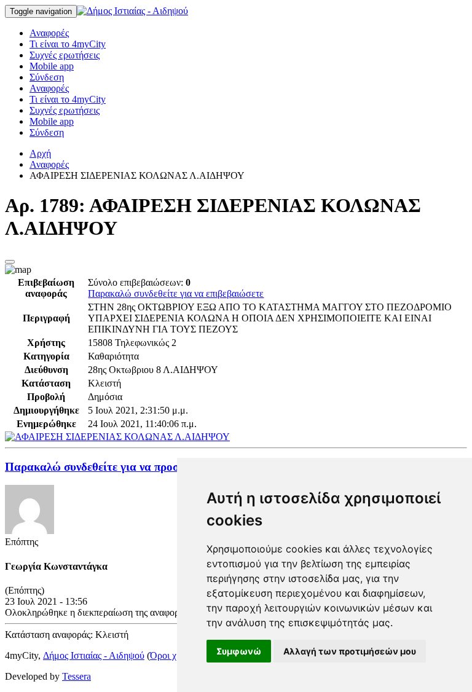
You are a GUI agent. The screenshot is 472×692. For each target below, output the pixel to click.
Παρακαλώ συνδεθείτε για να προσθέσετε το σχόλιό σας (144, 466)
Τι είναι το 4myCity (68, 44)
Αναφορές (49, 33)
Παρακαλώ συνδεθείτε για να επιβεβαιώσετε (176, 293)
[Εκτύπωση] (10, 262)
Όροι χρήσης (175, 655)
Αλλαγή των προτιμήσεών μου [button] (349, 651)
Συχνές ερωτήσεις (65, 55)
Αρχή (40, 153)
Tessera (76, 676)
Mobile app (52, 66)
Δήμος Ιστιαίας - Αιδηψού (93, 655)
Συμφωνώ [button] (238, 651)
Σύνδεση (47, 77)
